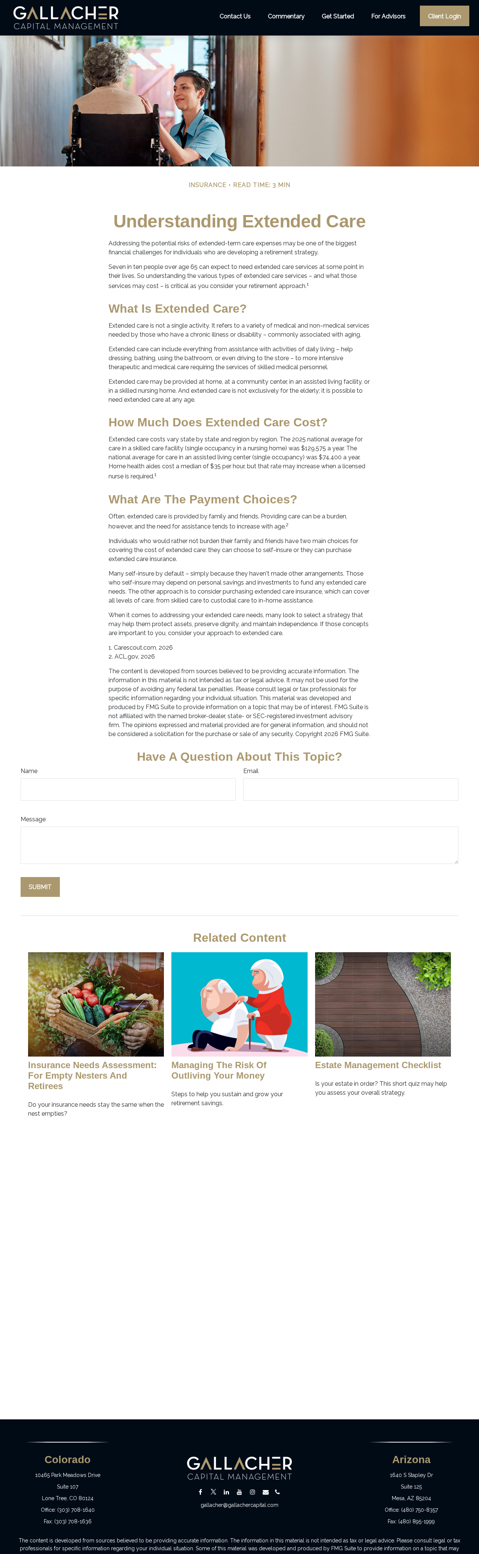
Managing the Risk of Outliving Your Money (218, 1070)
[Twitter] (213, 1492)
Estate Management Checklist (378, 1065)
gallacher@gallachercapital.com (239, 1505)
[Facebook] (200, 1492)
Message (33, 819)
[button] (235, 15)
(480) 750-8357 (419, 1510)
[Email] (266, 1492)
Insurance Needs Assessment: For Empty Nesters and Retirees (92, 1075)
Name (29, 771)
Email (251, 771)
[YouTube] (240, 1492)
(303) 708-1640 (76, 1510)
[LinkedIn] (227, 1492)
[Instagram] (253, 1492)
